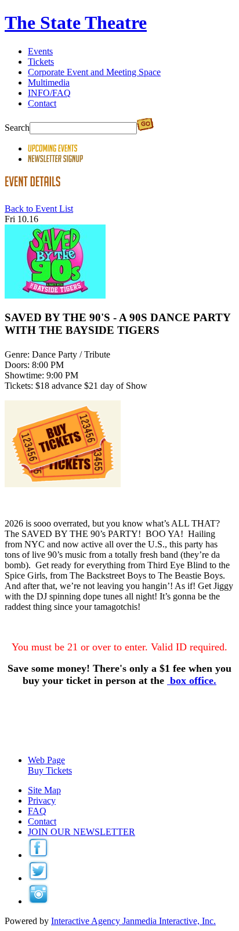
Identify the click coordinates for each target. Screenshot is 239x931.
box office (191, 680)
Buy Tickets (50, 770)
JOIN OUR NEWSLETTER (81, 832)
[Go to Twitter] (38, 878)
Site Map (44, 790)
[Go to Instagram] (38, 901)
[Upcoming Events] (53, 148)
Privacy (42, 800)
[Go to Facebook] (38, 855)
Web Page (46, 760)
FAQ (37, 811)
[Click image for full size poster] (55, 295)
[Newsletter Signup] (56, 159)
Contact (42, 821)
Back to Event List (39, 209)
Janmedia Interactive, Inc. (133, 921)
